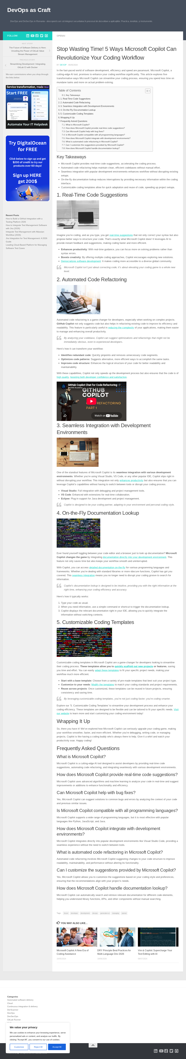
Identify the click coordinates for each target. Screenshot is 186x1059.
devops (95, 913)
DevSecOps (12, 1016)
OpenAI (61, 36)
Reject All (38, 1047)
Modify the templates (102, 684)
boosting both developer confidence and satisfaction (98, 377)
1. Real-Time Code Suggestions (75, 98)
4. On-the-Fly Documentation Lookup (77, 110)
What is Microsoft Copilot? (78, 125)
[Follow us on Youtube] (32, 35)
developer (74, 913)
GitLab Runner (14, 1020)
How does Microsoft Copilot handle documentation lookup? (93, 148)
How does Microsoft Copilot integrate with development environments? (98, 138)
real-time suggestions (121, 235)
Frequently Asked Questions (73, 121)
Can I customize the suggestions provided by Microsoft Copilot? (95, 145)
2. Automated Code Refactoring (75, 102)
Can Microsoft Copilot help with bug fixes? (85, 131)
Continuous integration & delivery (22, 1006)
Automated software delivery (20, 1000)
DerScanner (12, 1010)
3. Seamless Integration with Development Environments (87, 106)
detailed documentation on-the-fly (107, 567)
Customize (19, 1047)
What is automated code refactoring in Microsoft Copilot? (92, 142)
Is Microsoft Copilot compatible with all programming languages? (95, 135)
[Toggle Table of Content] (146, 90)
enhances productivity (131, 480)
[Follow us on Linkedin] (27, 35)
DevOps (11, 1013)
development (85, 913)
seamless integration (83, 575)
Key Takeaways (73, 95)
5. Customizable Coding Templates (76, 113)
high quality (63, 377)
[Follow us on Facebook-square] (37, 35)
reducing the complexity (121, 327)
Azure (66, 913)
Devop (63, 65)
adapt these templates (107, 670)
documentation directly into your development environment (134, 557)
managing (115, 913)
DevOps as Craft (29, 10)
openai (124, 913)
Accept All (56, 1047)
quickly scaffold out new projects (134, 666)
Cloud (10, 1003)
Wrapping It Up (67, 117)
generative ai (104, 913)
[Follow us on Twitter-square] (41, 35)
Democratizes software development (81, 261)
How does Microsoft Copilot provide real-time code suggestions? (95, 128)
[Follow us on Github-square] (46, 35)
